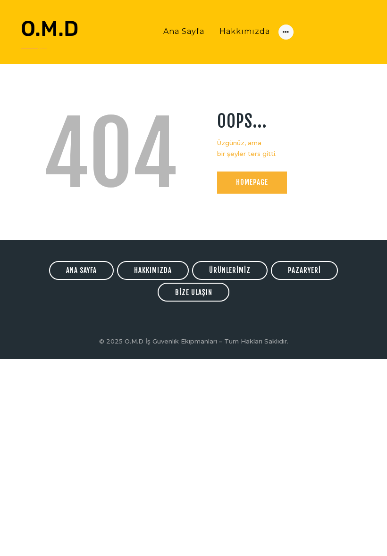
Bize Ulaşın (193, 292)
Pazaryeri (304, 270)
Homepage (252, 182)
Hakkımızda (153, 270)
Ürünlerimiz (230, 270)
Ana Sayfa (81, 270)
